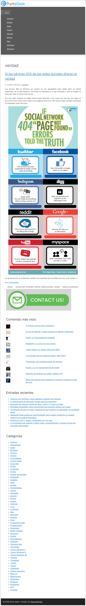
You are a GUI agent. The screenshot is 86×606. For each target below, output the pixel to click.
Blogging (14, 450)
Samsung (14, 534)
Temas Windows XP (18, 555)
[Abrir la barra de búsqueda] (4, 9)
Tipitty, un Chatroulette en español (40, 338)
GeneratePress (36, 602)
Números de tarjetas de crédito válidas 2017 (44, 374)
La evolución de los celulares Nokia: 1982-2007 (46, 356)
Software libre (16, 544)
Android (10, 19)
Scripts (13, 536)
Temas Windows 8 (18, 552)
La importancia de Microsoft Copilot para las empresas (33, 402)
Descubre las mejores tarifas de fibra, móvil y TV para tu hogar (36, 404)
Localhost (14, 509)
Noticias (13, 517)
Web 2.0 (13, 574)
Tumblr (13, 563)
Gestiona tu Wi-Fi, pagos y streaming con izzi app (31, 420)
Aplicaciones (15, 445)
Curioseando (13, 282)
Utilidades (14, 568)
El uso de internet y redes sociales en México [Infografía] (50, 332)
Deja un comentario (70, 287)
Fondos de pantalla (18, 474)
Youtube (13, 590)
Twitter (13, 566)
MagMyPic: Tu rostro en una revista (40, 344)
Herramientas (16, 488)
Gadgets (14, 480)
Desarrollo (14, 464)
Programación (16, 525)
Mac (8, 41)
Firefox (13, 472)
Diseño (9, 22)
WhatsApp (14, 579)
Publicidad (14, 528)
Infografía (29, 287)
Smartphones (16, 539)
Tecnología (14, 547)
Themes (13, 558)
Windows (10, 49)
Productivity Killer (17, 523)
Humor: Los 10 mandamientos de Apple (42, 368)
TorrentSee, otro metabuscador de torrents (44, 362)
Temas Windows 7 (18, 550)
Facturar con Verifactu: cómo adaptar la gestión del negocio (35, 399)
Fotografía (14, 477)
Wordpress (14, 584)
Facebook (14, 469)
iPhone (9, 38)
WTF (12, 587)
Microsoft (14, 515)
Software (10, 45)
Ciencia (13, 456)
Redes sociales (47, 287)
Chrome (13, 453)
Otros (12, 520)
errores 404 (20, 287)
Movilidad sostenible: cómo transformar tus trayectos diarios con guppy (40, 407)
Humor (9, 30)
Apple (12, 448)
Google (13, 485)
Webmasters (15, 576)
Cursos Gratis (16, 461)
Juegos (13, 501)
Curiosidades (15, 458)
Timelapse (14, 560)
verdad (57, 287)
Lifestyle (13, 504)
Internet (10, 34)
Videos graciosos (17, 571)
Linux (12, 507)
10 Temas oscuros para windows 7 (40, 326)
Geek (9, 26)
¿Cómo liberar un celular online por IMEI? (43, 350)
